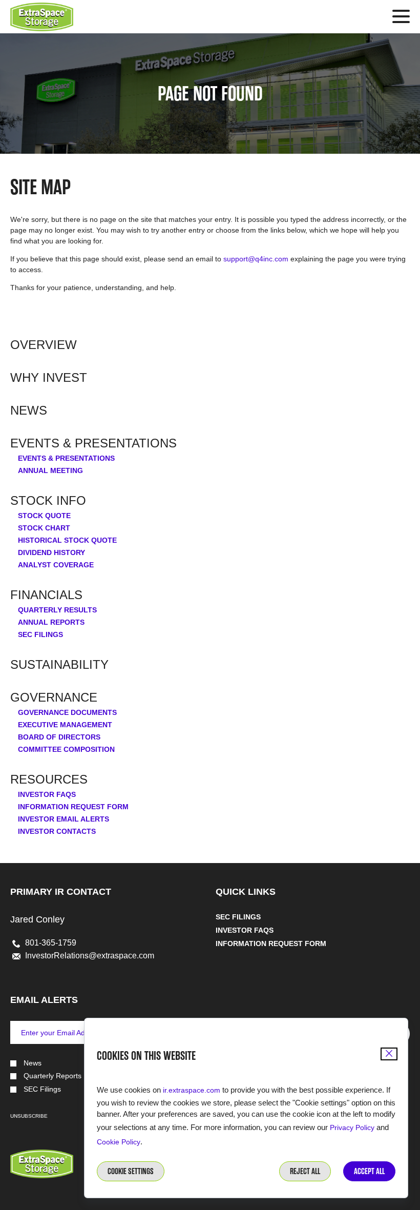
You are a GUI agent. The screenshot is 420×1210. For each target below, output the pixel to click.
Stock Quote (44, 515)
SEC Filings (40, 634)
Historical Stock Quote (67, 540)
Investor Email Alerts (63, 819)
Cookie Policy (118, 1142)
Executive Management (65, 724)
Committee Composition (66, 749)
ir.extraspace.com (191, 1090)
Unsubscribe (29, 1116)
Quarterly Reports (52, 1076)
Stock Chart (44, 527)
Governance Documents (67, 712)
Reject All (305, 1171)
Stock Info (48, 501)
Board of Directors (59, 737)
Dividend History (51, 552)
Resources (49, 779)
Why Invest (48, 378)
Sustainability (59, 665)
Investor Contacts (57, 831)
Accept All (369, 1171)
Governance (53, 697)
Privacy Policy (352, 1127)
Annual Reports (51, 622)
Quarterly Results (57, 609)
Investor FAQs (47, 794)
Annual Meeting (50, 470)
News (28, 410)
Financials (46, 595)
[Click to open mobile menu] (401, 18)
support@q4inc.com (255, 259)
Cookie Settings (131, 1171)
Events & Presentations (93, 443)
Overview (43, 345)
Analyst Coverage (56, 564)
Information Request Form (73, 806)
